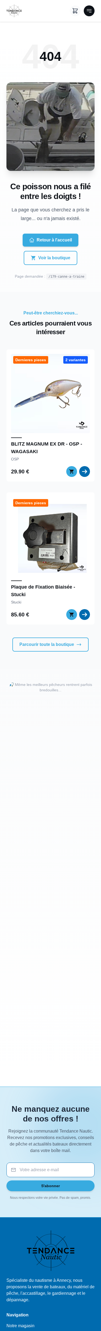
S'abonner (50, 1186)
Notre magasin (20, 1325)
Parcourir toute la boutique (46, 644)
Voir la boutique (54, 257)
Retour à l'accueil (54, 240)
